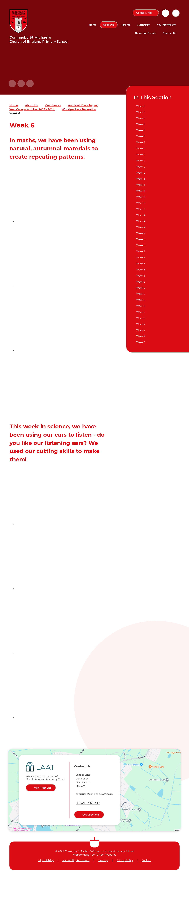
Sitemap (103, 860)
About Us (31, 105)
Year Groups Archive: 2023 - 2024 (32, 109)
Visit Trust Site (42, 787)
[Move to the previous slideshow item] (12, 83)
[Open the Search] (176, 13)
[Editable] (165, 13)
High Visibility (46, 860)
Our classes (53, 105)
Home (13, 105)
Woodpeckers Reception (79, 109)
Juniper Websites (106, 854)
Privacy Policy (125, 860)
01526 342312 (88, 803)
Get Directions (91, 814)
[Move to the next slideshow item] (21, 83)
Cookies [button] (146, 860)
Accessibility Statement (75, 860)
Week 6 (14, 113)
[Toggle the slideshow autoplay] (30, 83)
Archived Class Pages (83, 105)
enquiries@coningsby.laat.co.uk (94, 794)
